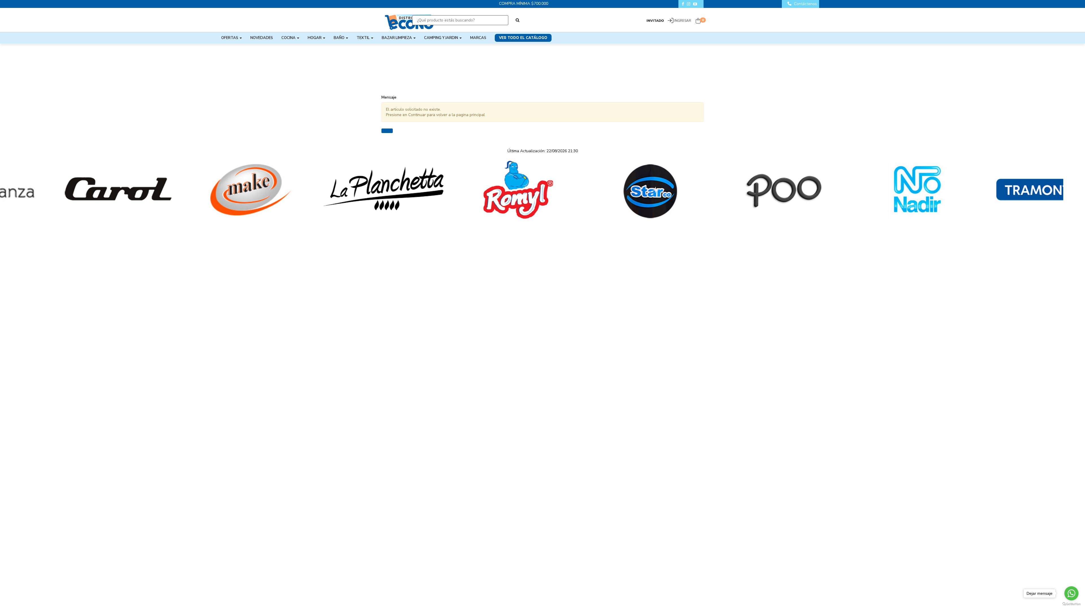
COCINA (288, 37)
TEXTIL (363, 37)
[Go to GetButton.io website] (1071, 604)
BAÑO (339, 37)
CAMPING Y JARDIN (441, 37)
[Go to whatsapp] (1071, 593)
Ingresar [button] (682, 20)
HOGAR (315, 37)
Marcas (478, 37)
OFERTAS (230, 37)
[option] (66, 189)
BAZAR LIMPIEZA (397, 37)
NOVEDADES (261, 37)
